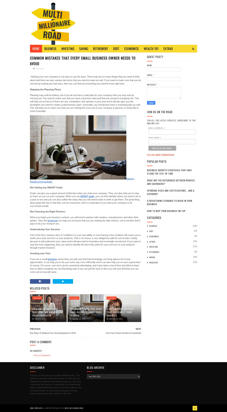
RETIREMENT (100, 48)
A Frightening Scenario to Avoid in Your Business (169, 202)
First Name (154, 138)
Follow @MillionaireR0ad (160, 154)
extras (152, 242)
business (40, 68)
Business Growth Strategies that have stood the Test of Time (169, 171)
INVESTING (67, 48)
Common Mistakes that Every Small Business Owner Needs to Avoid (86, 312)
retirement (154, 252)
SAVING (83, 48)
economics (154, 236)
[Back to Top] (195, 408)
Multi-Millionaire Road (74, 408)
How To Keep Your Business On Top (166, 211)
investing (153, 247)
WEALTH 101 (151, 48)
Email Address (156, 128)
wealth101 (153, 262)
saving (152, 257)
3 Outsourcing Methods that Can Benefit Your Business (120, 312)
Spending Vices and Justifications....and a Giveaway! (170, 192)
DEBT (116, 48)
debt (151, 231)
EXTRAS (168, 48)
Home (36, 48)
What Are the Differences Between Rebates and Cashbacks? (171, 182)
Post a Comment (42, 355)
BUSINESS (50, 48)
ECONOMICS (131, 48)
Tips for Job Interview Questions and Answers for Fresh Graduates (47, 312)
